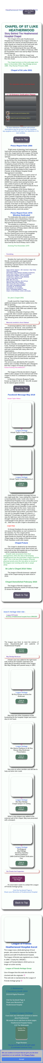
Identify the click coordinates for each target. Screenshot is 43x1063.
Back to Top (21, 902)
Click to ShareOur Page (17, 879)
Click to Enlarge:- (21, 701)
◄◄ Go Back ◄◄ (29, 12)
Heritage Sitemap (21, 650)
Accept (21, 1059)
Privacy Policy (29, 1055)
